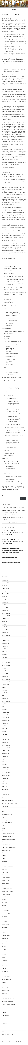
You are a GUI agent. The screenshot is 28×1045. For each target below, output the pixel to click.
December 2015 (6, 635)
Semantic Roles (6, 990)
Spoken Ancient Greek (7, 1001)
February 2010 (5, 767)
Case (3, 825)
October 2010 (5, 750)
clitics (3, 828)
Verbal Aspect (5, 1029)
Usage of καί (5, 1023)
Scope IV (4, 79)
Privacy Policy (5, 1041)
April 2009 (4, 786)
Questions (14, 557)
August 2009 (5, 778)
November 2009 (6, 775)
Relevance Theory (6, 979)
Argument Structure (7, 814)
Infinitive (4, 899)
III (4, 84)
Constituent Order (6, 844)
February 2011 (5, 739)
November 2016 (6, 615)
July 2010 (4, 759)
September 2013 (6, 684)
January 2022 (5, 602)
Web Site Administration (8, 1034)
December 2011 (6, 717)
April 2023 (4, 591)
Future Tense (5, 872)
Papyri (3, 943)
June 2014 (4, 671)
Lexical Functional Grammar (8, 908)
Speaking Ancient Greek (8, 998)
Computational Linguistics (8, 839)
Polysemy (4, 954)
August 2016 (5, 621)
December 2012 (6, 701)
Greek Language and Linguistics (13, 3)
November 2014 (6, 665)
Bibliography (5, 820)
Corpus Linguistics (6, 850)
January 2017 (5, 610)
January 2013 (5, 698)
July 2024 (4, 585)
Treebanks (4, 1018)
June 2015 (4, 651)
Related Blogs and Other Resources (10, 974)
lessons (4, 905)
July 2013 (4, 687)
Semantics (4, 993)
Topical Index (5, 1009)
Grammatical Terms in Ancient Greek (13, 20)
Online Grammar (6, 935)
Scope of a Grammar (7, 987)
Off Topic (4, 932)
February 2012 (5, 712)
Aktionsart (4, 809)
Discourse (4, 861)
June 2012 (4, 706)
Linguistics (4, 916)
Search (4, 495)
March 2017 (5, 607)
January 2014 (5, 676)
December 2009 (6, 772)
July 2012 (4, 704)
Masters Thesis (6, 924)
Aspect (3, 817)
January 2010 (5, 770)
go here (7, 63)
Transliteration (5, 1015)
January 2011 (5, 742)
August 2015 (5, 646)
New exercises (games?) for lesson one (11, 522)
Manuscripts (5, 919)
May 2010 (4, 764)
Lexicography (5, 910)
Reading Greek (5, 971)
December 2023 (6, 588)
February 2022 (5, 599)
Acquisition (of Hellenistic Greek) (10, 803)
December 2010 (6, 745)
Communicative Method (8, 833)
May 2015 (4, 654)
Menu (14, 9)
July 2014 (4, 668)
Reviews (4, 982)
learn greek (4, 902)
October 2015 (5, 640)
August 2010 (5, 756)
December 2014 (6, 662)
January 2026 (5, 580)
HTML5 (4, 897)
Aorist (3, 811)
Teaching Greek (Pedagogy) (8, 1004)
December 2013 (6, 679)
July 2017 (4, 605)
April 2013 (4, 695)
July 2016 (4, 624)
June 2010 (4, 761)
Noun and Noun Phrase (7, 930)
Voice (3, 1031)
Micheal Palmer (6, 557)
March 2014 (5, 673)
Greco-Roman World (7, 875)
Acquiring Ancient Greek (8, 800)
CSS (3, 853)
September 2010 (6, 753)
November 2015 (6, 638)
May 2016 (4, 627)
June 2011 (4, 728)
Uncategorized (5, 1020)
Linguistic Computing (7, 913)
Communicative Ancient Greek (9, 831)
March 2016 (5, 629)
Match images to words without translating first (13, 515)
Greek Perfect (5, 883)
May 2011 (4, 731)
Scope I (23, 83)
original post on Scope (10, 149)
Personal (4, 949)
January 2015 (5, 660)
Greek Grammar (6, 877)
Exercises (4, 869)
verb (3, 1026)
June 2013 (4, 690)
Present (4, 957)
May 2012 (4, 709)
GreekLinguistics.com (7, 891)
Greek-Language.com (7, 888)
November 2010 (6, 748)
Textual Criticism (6, 1007)
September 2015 (6, 643)
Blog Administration (7, 822)
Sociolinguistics (6, 996)
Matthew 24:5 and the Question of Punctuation (13, 507)
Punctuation (5, 965)
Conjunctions (5, 842)
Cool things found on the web (9, 847)
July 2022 (4, 596)
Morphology (5, 927)
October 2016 (5, 618)
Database (4, 855)
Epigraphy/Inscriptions (7, 866)
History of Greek (6, 894)
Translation (4, 1012)
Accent (3, 798)
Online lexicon (5, 938)
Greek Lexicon (5, 880)
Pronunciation (5, 963)
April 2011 (4, 734)
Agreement (5, 806)
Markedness (5, 921)
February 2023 (5, 593)
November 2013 (6, 682)
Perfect (4, 946)
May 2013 (4, 693)
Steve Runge (5, 250)
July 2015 (4, 649)
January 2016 (5, 632)
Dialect (3, 858)
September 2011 (6, 720)
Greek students (6, 886)
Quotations (4, 968)
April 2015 (4, 657)
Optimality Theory (6, 941)
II (25, 83)
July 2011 (4, 726)
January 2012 (5, 715)
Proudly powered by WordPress (16, 1041)
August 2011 (5, 723)
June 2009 (4, 783)
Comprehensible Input (7, 836)
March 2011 (5, 737)
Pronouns (4, 960)
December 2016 (6, 613)
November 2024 (6, 583)
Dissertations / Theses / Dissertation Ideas (12, 864)
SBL (3, 985)
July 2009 (4, 781)
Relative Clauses (6, 976)
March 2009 (5, 789)
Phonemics (4, 952)
